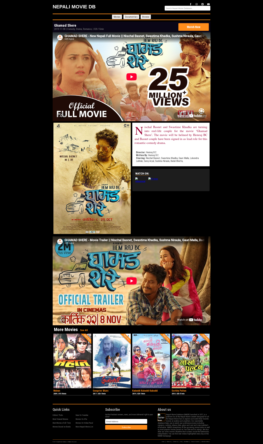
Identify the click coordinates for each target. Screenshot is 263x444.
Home (163, 441)
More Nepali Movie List (84, 427)
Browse (145, 16)
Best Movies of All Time (62, 423)
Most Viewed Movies (60, 419)
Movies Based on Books (62, 427)
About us (169, 441)
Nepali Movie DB (74, 6)
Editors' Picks (58, 415)
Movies (117, 16)
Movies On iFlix (81, 419)
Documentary (131, 16)
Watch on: (142, 173)
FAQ (181, 441)
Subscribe (126, 427)
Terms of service (195, 441)
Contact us (175, 441)
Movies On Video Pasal (84, 423)
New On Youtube (82, 415)
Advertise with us (205, 441)
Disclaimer (186, 441)
